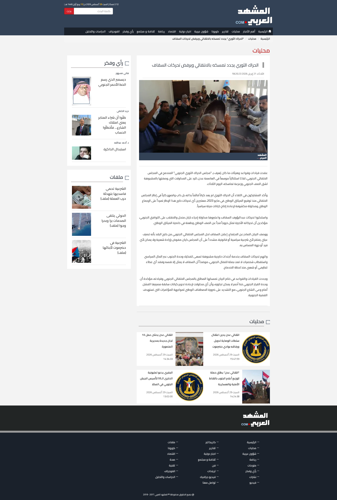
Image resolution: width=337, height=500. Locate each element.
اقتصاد (172, 31)
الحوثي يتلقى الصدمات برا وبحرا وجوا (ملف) (113, 220)
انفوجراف (114, 31)
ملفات (116, 177)
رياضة (161, 31)
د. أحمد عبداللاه (121, 142)
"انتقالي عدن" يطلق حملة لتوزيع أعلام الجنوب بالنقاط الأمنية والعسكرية (224, 378)
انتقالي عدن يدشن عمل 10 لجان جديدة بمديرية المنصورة (157, 340)
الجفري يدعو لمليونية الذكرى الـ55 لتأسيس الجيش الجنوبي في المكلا (156, 378)
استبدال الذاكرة (115, 149)
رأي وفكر (128, 31)
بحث (69, 11)
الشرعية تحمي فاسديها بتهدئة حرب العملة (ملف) (113, 193)
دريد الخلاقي (123, 111)
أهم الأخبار (249, 31)
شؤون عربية (201, 31)
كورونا (215, 31)
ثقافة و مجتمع (146, 31)
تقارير (225, 31)
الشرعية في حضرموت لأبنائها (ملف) (114, 248)
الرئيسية (263, 31)
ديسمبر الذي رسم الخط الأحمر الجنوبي (112, 82)
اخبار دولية (185, 31)
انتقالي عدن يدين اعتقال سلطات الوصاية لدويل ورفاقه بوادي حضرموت (225, 340)
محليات (236, 31)
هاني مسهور (122, 73)
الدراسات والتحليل (95, 31)
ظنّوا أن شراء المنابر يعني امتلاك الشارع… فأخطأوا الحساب (112, 125)
